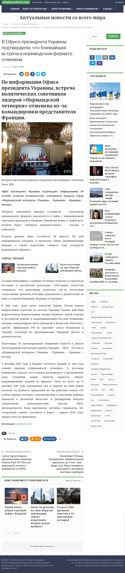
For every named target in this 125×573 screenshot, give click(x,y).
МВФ (93, 379)
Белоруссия (107, 307)
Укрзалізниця (97, 395)
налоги (108, 410)
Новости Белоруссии (101, 338)
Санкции (95, 343)
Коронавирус (107, 374)
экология (95, 421)
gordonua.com (23, 423)
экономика (109, 421)
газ (92, 400)
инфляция (111, 405)
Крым (103, 327)
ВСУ (93, 312)
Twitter (94, 307)
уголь (107, 416)
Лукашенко (96, 333)
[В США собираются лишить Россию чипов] (96, 257)
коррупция (96, 410)
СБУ (103, 390)
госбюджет (103, 400)
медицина (107, 348)
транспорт (96, 416)
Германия (107, 359)
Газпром (95, 359)
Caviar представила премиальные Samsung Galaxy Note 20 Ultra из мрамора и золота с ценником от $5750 (17, 462)
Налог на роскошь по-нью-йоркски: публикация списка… (71, 267)
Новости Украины (61, 9)
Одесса (111, 379)
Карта (65, 2)
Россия (12, 433)
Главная (15, 9)
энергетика (96, 426)
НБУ (102, 379)
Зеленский (96, 322)
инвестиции (97, 405)
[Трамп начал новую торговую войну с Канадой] (8, 268)
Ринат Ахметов (110, 384)
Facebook (104, 302)
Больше (107, 9)
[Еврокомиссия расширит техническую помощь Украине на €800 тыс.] (105, 91)
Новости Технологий (34, 9)
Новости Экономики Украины (15, 33)
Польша (95, 384)
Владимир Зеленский (101, 317)
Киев (93, 327)
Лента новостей (52, 2)
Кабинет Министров (101, 369)
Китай (94, 374)
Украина (108, 343)
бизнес (94, 348)
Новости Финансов (87, 9)
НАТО (109, 333)
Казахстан (110, 322)
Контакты (37, 2)
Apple (93, 302)
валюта (111, 395)
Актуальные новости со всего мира (62, 17)
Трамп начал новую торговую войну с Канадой (27, 267)
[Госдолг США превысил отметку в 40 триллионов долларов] (68, 496)
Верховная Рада (99, 353)
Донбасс (95, 364)
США (111, 390)
